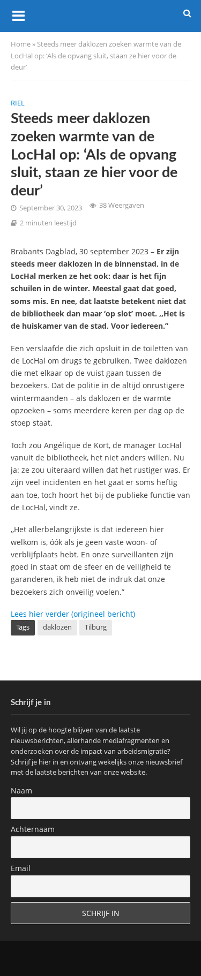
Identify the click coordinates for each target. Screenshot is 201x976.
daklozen (57, 627)
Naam (21, 790)
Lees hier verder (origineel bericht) (73, 614)
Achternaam (33, 829)
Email (21, 868)
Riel (18, 103)
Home (21, 44)
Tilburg (96, 627)
